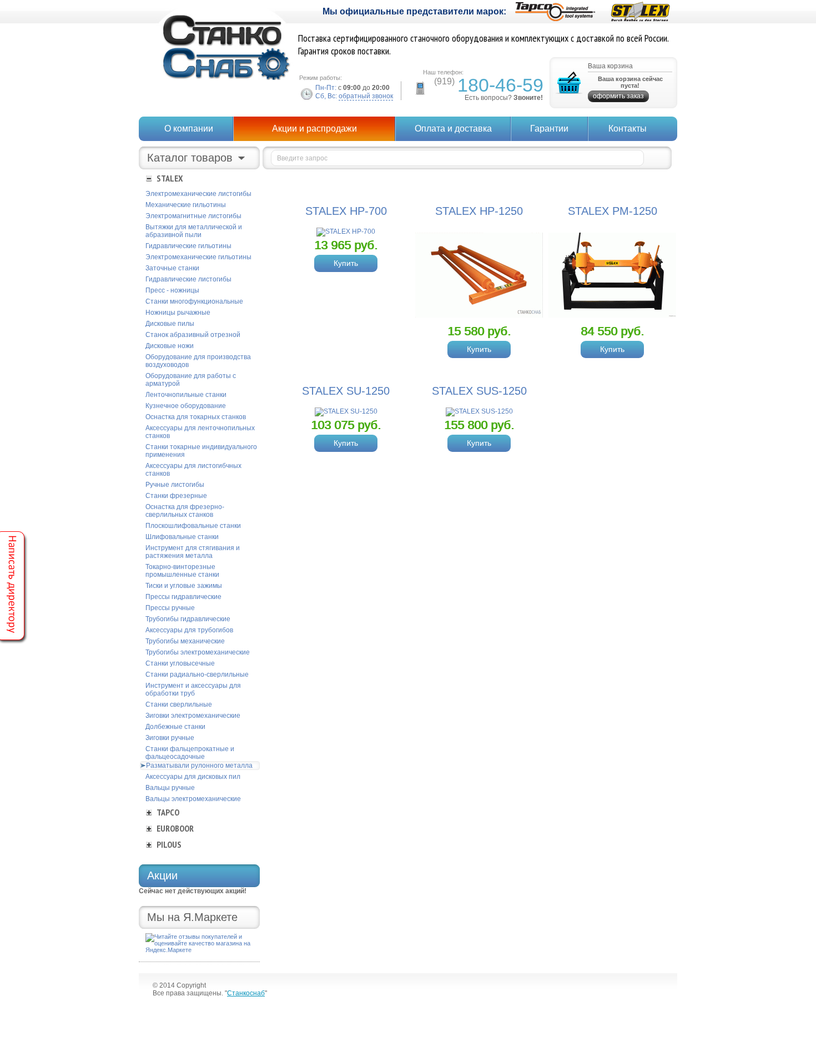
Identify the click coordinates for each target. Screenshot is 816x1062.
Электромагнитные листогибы (193, 216)
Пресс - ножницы (172, 290)
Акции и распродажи (314, 128)
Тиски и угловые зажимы (183, 586)
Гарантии (549, 128)
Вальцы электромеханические (193, 799)
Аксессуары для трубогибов (189, 630)
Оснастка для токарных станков (195, 417)
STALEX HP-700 (346, 211)
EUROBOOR (175, 828)
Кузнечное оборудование (185, 406)
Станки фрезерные (176, 496)
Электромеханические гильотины (198, 257)
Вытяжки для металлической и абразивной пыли (193, 231)
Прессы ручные (170, 608)
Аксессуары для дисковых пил (192, 777)
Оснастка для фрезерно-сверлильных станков (184, 511)
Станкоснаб (246, 993)
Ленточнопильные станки (185, 395)
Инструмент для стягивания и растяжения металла (192, 552)
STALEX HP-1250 (479, 211)
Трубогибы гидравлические (187, 619)
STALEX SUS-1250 (479, 391)
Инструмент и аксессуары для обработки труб (193, 689)
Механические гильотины (185, 205)
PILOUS (169, 844)
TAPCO (168, 812)
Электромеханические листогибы (198, 194)
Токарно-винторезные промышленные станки (182, 570)
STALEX (170, 178)
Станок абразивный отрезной (192, 335)
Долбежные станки (175, 727)
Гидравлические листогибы (188, 279)
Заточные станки (172, 268)
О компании (188, 128)
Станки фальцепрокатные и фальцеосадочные (189, 753)
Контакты (627, 128)
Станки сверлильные (178, 704)
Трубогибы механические (185, 641)
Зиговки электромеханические (192, 715)
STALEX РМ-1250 (612, 211)
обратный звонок (366, 96)
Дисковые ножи (169, 346)
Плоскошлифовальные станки (193, 526)
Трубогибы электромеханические (197, 652)
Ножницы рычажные (177, 312)
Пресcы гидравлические (183, 597)
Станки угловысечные (180, 663)
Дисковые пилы (169, 324)
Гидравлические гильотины (188, 246)
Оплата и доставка (453, 128)
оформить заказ (618, 96)
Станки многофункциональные (194, 301)
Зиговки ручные (169, 738)
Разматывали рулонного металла (199, 765)
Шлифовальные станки (182, 537)
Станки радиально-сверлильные (197, 674)
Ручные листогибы (174, 485)
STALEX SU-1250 (346, 391)
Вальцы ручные (170, 788)
